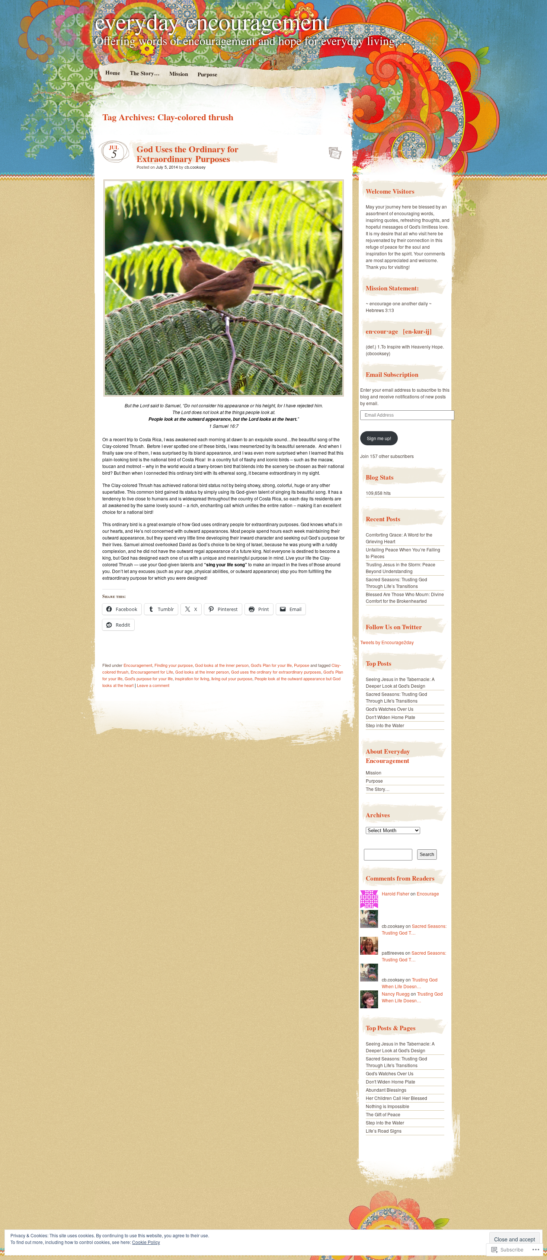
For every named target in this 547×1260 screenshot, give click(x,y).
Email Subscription (392, 374)
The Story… (144, 73)
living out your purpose (231, 678)
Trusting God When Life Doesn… (410, 982)
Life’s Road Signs (384, 1130)
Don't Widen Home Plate (390, 717)
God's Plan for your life (271, 665)
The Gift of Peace (383, 1114)
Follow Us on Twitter (394, 626)
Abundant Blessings (386, 1089)
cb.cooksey (195, 167)
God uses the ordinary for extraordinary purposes (276, 672)
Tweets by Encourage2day (387, 642)
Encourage (428, 893)
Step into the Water (385, 725)
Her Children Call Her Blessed (396, 1098)
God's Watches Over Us (389, 709)
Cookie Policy (146, 1242)
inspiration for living (192, 678)
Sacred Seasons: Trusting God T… (414, 929)
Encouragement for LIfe (152, 672)
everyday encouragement (212, 20)
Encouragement (138, 665)
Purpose (207, 74)
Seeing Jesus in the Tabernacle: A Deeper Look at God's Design (400, 682)
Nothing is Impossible (387, 1106)
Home (112, 72)
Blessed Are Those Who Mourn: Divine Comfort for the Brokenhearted (405, 597)
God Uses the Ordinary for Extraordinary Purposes (188, 153)
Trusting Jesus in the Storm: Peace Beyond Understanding (400, 567)
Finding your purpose (173, 665)
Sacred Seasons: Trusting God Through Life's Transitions (396, 697)
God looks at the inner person (222, 665)
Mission (178, 73)
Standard (332, 151)
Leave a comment (153, 685)
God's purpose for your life (149, 678)
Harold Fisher (395, 893)
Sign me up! (379, 438)
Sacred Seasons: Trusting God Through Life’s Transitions (396, 582)
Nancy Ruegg (396, 993)
